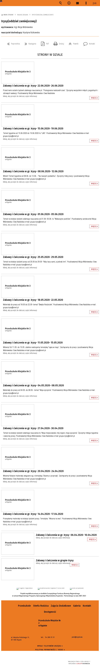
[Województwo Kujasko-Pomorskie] (51, 589)
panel (94, 3)
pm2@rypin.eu (77, 637)
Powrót (72, 43)
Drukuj (58, 43)
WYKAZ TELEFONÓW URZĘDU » (50, 646)
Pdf (44, 43)
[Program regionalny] (24, 589)
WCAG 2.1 (56, 661)
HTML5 (45, 662)
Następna (29, 43)
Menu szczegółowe (86, 3)
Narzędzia (69, 3)
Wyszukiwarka (60, 3)
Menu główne (77, 3)
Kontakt (88, 43)
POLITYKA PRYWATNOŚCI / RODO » (50, 650)
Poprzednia (12, 43)
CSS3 (48, 662)
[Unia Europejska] (76, 589)
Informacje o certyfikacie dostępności (19, 662)
